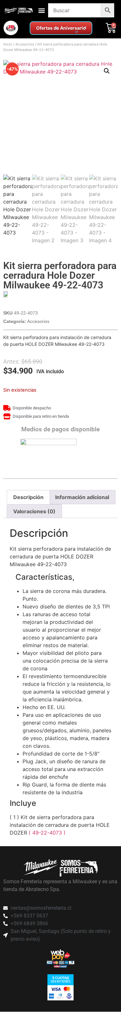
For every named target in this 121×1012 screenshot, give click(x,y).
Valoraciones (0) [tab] (34, 511)
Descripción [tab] (28, 497)
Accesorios (24, 44)
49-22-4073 (48, 832)
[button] (41, 10)
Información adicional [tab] (82, 497)
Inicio (7, 44)
